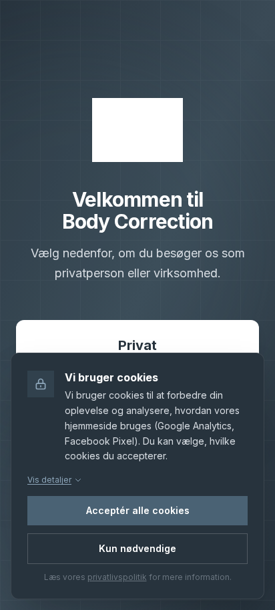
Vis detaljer (49, 480)
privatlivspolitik (117, 577)
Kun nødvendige (137, 548)
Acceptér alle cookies (138, 510)
